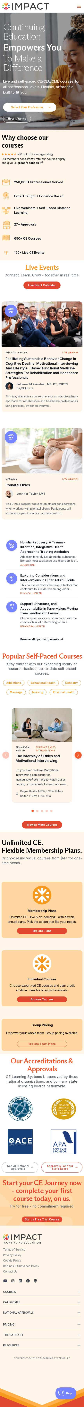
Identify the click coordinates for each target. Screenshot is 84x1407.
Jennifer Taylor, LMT (30, 493)
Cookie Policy (12, 1260)
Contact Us (10, 1271)
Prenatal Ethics (17, 485)
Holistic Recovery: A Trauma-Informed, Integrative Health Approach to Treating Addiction (44, 547)
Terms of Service (14, 1249)
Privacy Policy (12, 1255)
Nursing (37, 692)
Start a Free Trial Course (42, 1219)
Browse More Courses (42, 824)
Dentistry (71, 682)
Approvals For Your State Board (60, 1167)
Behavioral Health (43, 682)
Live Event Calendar (42, 285)
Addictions (13, 682)
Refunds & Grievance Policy (21, 1266)
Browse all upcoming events (40, 639)
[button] (78, 755)
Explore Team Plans (42, 1043)
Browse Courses (42, 999)
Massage (16, 692)
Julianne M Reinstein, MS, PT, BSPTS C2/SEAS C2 (42, 386)
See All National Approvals (18, 1167)
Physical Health (63, 692)
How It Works (17, 118)
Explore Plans (42, 930)
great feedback (28, 162)
